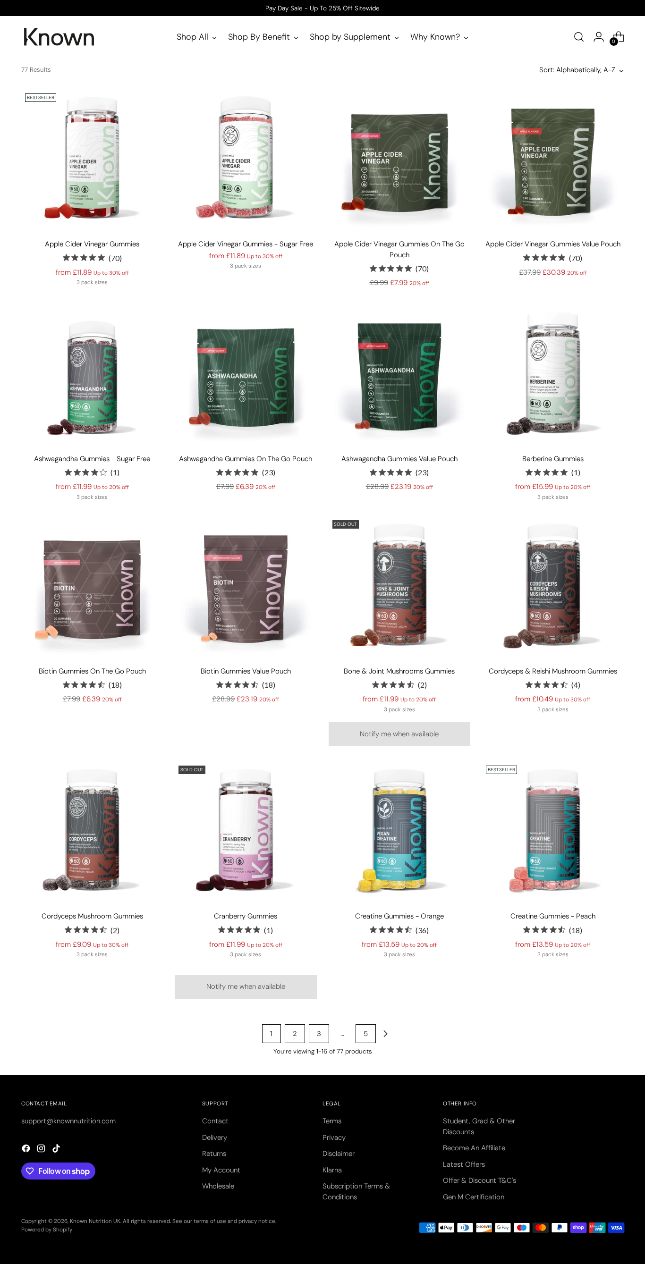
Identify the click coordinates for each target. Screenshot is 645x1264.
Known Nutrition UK (95, 1221)
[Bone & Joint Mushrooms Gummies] (399, 587)
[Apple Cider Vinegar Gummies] (92, 160)
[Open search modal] (578, 36)
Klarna (332, 1170)
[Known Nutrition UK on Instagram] (42, 1150)
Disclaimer (338, 1153)
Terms (331, 1121)
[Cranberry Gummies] (245, 832)
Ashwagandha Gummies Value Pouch (399, 458)
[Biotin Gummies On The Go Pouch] (92, 587)
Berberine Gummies (553, 458)
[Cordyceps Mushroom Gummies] (92, 832)
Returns (214, 1153)
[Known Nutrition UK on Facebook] (27, 1150)
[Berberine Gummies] (553, 375)
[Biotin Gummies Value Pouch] (245, 587)
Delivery (214, 1137)
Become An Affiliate (474, 1148)
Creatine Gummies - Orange (399, 916)
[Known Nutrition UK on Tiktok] (57, 1150)
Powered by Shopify (46, 1229)
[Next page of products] (385, 1033)
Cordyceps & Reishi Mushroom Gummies (553, 671)
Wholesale (218, 1186)
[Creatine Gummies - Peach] (553, 832)
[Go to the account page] (598, 36)
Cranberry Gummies (245, 916)
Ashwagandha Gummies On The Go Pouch (245, 458)
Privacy (334, 1137)
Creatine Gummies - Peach (552, 916)
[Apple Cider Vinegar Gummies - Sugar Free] (245, 160)
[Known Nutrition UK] (59, 36)
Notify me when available (399, 734)
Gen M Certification (473, 1197)
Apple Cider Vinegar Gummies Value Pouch (552, 244)
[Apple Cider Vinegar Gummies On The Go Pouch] (399, 160)
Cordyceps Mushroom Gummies (92, 916)
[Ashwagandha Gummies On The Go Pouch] (245, 375)
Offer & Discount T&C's (479, 1180)
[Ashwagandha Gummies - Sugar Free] (92, 375)
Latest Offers (464, 1164)
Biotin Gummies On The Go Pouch (92, 671)
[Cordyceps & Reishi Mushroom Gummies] (553, 587)
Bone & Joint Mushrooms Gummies (399, 671)
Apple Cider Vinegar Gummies (92, 244)
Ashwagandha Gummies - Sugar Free (92, 458)
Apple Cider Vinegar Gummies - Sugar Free (245, 244)
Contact (215, 1121)
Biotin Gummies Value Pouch (246, 671)
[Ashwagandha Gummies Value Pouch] (399, 375)
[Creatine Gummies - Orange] (399, 832)
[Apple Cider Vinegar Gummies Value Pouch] (553, 160)
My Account (221, 1170)
